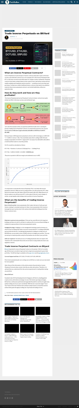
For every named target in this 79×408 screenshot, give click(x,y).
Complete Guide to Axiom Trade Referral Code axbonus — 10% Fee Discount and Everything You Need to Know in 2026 (11, 337)
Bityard (7, 249)
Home (24, 2)
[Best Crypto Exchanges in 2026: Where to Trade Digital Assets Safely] (27, 328)
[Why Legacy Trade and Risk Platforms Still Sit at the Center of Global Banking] (12, 311)
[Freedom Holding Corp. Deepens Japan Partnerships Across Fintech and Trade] (43, 328)
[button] (27, 114)
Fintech (30, 2)
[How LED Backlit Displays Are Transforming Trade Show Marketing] (27, 311)
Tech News (38, 2)
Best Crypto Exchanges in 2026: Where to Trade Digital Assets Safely (26, 335)
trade (27, 295)
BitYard (13, 36)
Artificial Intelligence (59, 2)
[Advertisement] (39, 16)
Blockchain (46, 2)
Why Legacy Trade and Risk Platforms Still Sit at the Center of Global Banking (11, 319)
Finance (69, 2)
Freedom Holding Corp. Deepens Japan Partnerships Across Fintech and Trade (42, 336)
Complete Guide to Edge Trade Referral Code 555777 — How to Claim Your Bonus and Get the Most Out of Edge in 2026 (43, 319)
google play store (44, 253)
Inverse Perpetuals (19, 295)
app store (32, 253)
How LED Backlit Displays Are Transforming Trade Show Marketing (25, 319)
